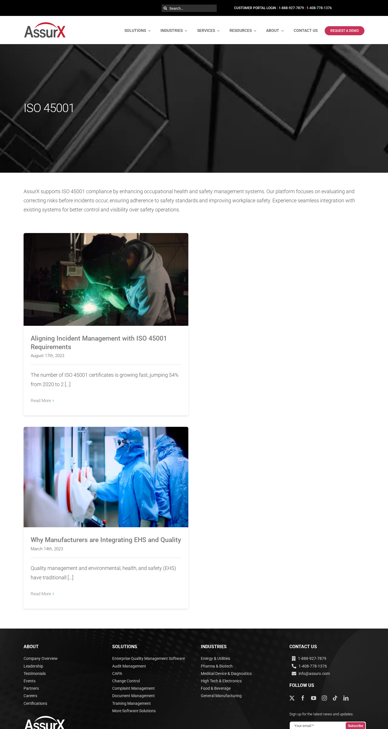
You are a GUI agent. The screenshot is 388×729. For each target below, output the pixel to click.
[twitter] (292, 698)
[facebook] (302, 698)
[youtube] (313, 698)
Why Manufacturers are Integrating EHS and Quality (106, 472)
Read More (41, 400)
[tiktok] (335, 698)
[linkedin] (346, 698)
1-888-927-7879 (291, 8)
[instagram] (324, 698)
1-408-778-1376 (319, 8)
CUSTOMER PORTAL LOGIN (255, 8)
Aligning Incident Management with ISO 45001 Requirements (106, 274)
